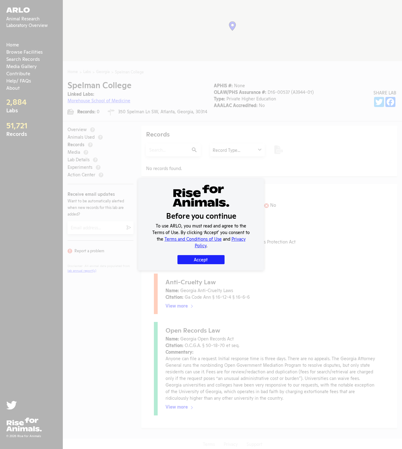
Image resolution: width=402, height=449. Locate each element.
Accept (201, 259)
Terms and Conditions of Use (193, 239)
